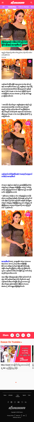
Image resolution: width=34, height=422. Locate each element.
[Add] (12, 335)
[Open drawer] (2, 2)
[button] (12, 335)
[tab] (3, 7)
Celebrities (12, 7)
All (3, 7)
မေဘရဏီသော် (5, 261)
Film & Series (24, 7)
